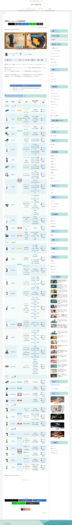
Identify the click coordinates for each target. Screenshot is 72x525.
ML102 (13, 119)
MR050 (13, 204)
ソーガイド (53, 209)
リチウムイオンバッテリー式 (17, 89)
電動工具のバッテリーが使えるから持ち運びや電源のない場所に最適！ (26, 88)
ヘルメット (53, 218)
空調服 (52, 172)
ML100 (13, 127)
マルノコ (52, 73)
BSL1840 (33, 299)
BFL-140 (13, 409)
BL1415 (32, 146)
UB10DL (13, 270)
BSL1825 (33, 356)
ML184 (13, 220)
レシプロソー (53, 79)
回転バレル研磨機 (54, 115)
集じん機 (52, 144)
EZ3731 (13, 441)
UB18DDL (13, 308)
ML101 (13, 133)
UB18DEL (13, 283)
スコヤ (52, 189)
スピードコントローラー (56, 181)
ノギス (52, 192)
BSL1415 (33, 289)
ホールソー (53, 263)
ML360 (13, 235)
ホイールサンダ (54, 93)
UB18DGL (13, 351)
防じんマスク (53, 223)
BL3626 (32, 232)
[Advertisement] (25, 16)
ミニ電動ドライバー (55, 48)
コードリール (53, 175)
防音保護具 (53, 226)
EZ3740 (13, 460)
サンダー (52, 90)
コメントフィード (54, 450)
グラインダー (53, 81)
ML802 (13, 159)
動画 (44, 135)
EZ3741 (13, 467)
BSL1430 (33, 283)
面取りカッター (54, 266)
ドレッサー (53, 107)
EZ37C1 (13, 454)
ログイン (53, 446)
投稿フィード (53, 448)
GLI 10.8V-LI (13, 382)
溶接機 (52, 235)
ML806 (13, 186)
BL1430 (33, 139)
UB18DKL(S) (13, 366)
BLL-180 (13, 423)
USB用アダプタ (54, 169)
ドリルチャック (54, 272)
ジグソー (52, 76)
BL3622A (33, 235)
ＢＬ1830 (37, 198)
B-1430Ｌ (34, 410)
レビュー (44, 109)
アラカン (52, 110)
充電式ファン (53, 158)
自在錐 (52, 260)
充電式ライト (53, 164)
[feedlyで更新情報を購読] (27, 509)
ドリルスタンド (54, 206)
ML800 (13, 139)
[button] (39, 24)
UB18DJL (13, 337)
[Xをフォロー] (22, 509)
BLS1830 (33, 278)
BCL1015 (35, 254)
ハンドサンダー (54, 104)
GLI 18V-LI (13, 400)
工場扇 (52, 161)
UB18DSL (13, 324)
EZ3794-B (13, 434)
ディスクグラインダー (55, 96)
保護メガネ (53, 220)
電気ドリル (53, 59)
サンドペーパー (54, 112)
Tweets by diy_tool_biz (55, 384)
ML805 (13, 174)
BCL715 (33, 250)
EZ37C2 (13, 448)
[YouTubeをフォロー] (24, 509)
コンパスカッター (54, 64)
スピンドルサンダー (55, 98)
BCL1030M (35, 256)
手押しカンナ (53, 101)
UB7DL (13, 248)
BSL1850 (33, 348)
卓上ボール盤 (53, 62)
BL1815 (32, 151)
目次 (24, 85)
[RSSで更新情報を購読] (29, 509)
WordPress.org (54, 452)
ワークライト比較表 (27, 54)
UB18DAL (13, 293)
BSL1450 (35, 364)
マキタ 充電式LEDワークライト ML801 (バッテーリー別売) (25, 49)
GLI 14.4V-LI (13, 388)
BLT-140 (13, 416)
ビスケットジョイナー (55, 127)
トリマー (52, 124)
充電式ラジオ (53, 167)
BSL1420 (33, 287)
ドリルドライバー (54, 53)
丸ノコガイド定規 (54, 203)
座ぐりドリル (53, 269)
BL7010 (33, 111)
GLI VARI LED (13, 394)
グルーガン (53, 243)
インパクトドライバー (55, 56)
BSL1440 (33, 280)
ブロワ (52, 147)
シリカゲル (53, 252)
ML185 (13, 228)
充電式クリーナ (54, 155)
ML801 (13, 149)
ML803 (13, 166)
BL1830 (33, 140)
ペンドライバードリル (55, 50)
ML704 (13, 110)
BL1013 (33, 119)
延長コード (53, 178)
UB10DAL (13, 258)
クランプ (52, 201)
